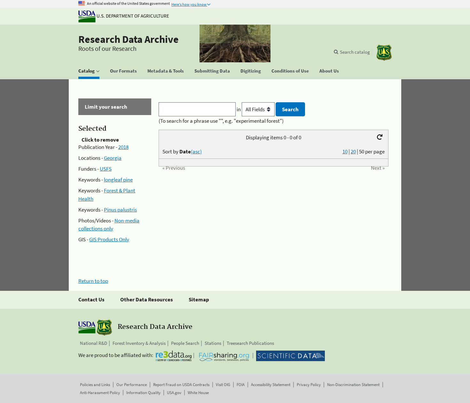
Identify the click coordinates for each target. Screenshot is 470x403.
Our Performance (131, 384)
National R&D (93, 343)
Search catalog (355, 52)
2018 (123, 147)
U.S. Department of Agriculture (132, 16)
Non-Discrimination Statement (353, 384)
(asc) (196, 151)
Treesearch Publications (250, 343)
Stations (213, 343)
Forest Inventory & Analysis (139, 343)
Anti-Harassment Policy (100, 392)
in (239, 109)
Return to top (93, 280)
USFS (106, 168)
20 (353, 151)
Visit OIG (223, 384)
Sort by (182, 151)
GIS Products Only (109, 239)
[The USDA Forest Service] (384, 52)
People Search (185, 343)
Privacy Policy (309, 384)
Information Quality (143, 392)
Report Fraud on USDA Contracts (181, 384)
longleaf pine (118, 179)
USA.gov (174, 392)
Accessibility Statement (270, 384)
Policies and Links (95, 384)
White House (198, 392)
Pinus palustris (120, 209)
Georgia (112, 157)
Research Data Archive (128, 39)
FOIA (241, 384)
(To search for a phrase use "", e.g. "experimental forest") (221, 120)
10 (345, 151)
